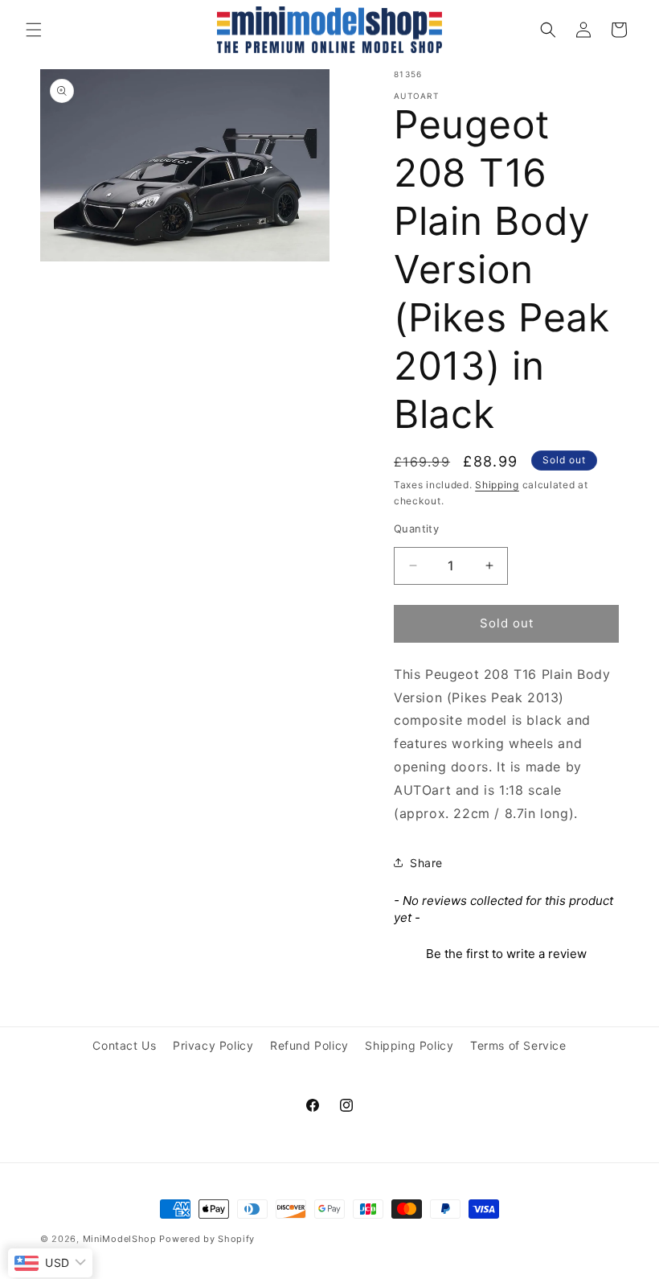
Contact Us (124, 1045)
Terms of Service (518, 1045)
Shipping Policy (409, 1045)
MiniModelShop (120, 1238)
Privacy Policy (213, 1045)
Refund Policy (309, 1045)
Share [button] (426, 863)
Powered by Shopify (207, 1238)
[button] (33, 29)
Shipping (497, 485)
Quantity (416, 528)
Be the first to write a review (506, 953)
